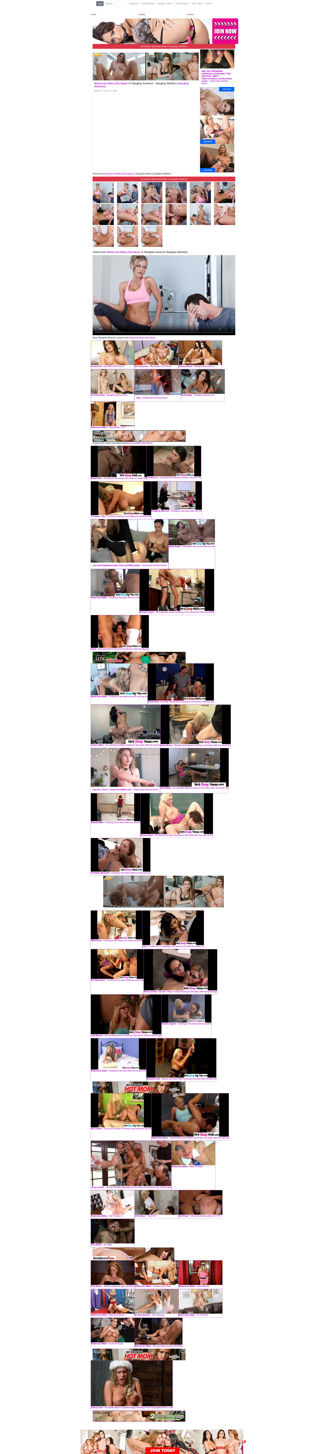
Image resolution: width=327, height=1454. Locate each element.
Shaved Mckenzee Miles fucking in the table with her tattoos (199, 1137)
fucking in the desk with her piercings (125, 980)
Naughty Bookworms (204, 366)
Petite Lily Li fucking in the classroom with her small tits (177, 946)
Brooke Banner (142, 1315)
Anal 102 (152, 1216)
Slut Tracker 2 (115, 1216)
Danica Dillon (97, 745)
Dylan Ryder (175, 546)
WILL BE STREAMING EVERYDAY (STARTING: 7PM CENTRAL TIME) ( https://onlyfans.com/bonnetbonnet (217, 76)
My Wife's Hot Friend (114, 366)
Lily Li (145, 946)
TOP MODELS (181, 3)
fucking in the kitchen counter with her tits (180, 477)
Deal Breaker (203, 1286)
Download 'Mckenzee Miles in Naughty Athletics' (164, 46)
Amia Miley (186, 395)
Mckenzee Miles (104, 83)
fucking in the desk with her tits (186, 511)
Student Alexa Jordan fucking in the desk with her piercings (188, 991)
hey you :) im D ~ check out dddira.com (111, 789)
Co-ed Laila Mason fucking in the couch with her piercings (132, 1035)
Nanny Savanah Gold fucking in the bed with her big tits (189, 1078)
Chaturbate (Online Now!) (215, 82)
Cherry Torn (97, 1407)
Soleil (93, 649)
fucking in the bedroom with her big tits (128, 696)
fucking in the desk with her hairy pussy (130, 872)
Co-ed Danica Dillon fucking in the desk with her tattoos (133, 745)
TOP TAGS (197, 3)
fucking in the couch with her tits (199, 546)
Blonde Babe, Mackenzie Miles (167, 1346)
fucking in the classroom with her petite (122, 940)
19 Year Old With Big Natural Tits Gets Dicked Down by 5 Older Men (138, 1187)
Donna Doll (153, 701)
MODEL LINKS (165, 3)
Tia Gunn (95, 516)
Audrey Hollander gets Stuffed (118, 1286)
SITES (208, 3)
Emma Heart (147, 835)
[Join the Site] (165, 31)
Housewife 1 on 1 (117, 427)
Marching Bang (116, 1315)
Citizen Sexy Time (162, 1286)
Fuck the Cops (116, 1343)
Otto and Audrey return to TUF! (206, 1216)
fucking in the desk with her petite (194, 1023)
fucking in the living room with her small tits (125, 478)
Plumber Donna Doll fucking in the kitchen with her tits (187, 701)
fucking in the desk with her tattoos (123, 822)
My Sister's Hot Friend (161, 366)
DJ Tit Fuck (202, 1315)
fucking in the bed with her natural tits (127, 1070)
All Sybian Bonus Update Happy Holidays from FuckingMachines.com (139, 1407)
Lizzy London (97, 1187)
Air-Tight (108, 1244)
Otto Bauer (121, 83)
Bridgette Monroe (160, 511)
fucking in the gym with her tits (124, 597)
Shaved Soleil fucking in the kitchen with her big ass (123, 649)
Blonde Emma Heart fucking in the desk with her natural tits (184, 835)
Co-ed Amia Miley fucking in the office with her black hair (201, 788)
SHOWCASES (147, 3)
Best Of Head (196, 1166)
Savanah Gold (153, 1078)
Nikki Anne (96, 940)
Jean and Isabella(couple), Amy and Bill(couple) (116, 565)
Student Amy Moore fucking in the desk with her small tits (202, 745)
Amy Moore (166, 745)
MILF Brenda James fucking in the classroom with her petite (185, 612)
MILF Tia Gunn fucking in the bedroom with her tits (126, 516)
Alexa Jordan (150, 991)
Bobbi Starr (96, 478)
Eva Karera (96, 366)
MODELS (133, 3)
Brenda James (147, 612)
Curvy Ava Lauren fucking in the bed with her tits (127, 1128)
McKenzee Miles (143, 1286)
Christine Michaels (100, 872)
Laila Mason (97, 1035)
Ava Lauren (96, 1128)
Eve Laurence (141, 366)
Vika (138, 397)
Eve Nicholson (98, 395)
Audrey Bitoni (185, 366)
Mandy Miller (97, 822)
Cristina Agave (169, 1023)
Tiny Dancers (158, 1315)
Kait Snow (184, 1216)
